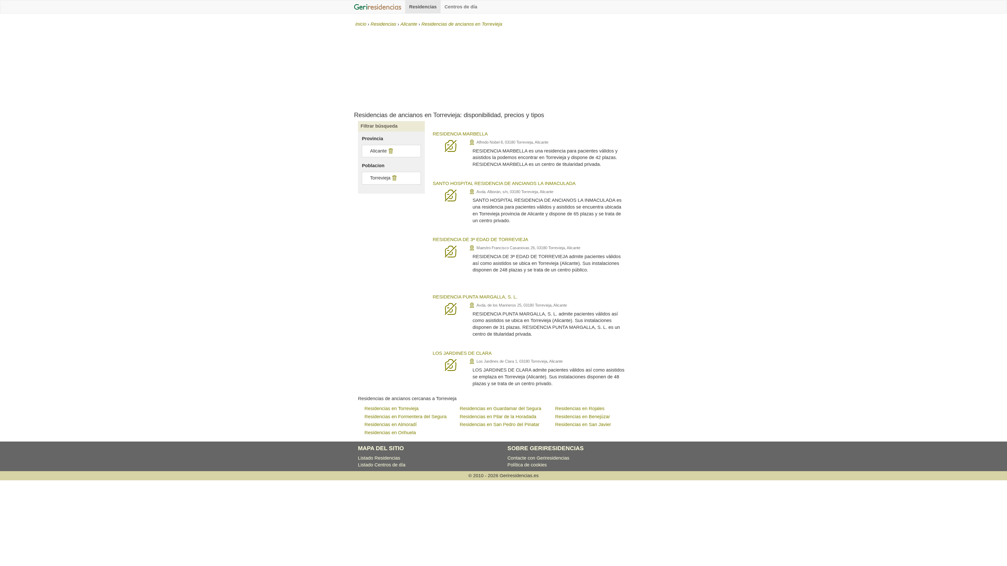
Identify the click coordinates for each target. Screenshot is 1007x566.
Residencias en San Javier (583, 424)
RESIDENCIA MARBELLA (460, 134)
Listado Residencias (379, 458)
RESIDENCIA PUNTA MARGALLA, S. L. (475, 297)
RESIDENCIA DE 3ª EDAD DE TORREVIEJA (480, 239)
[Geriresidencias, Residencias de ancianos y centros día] (377, 6)
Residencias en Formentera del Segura (406, 416)
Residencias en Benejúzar (582, 416)
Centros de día (460, 6)
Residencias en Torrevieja (392, 408)
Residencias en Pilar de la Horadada (498, 416)
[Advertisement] (503, 67)
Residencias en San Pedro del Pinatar (499, 424)
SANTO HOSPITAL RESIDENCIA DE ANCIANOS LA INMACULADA (504, 183)
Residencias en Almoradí (391, 424)
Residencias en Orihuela (390, 432)
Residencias (423, 6)
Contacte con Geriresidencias (538, 458)
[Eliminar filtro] (390, 151)
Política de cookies (527, 464)
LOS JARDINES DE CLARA (462, 353)
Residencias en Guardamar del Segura (500, 408)
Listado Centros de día (381, 464)
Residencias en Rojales (579, 408)
